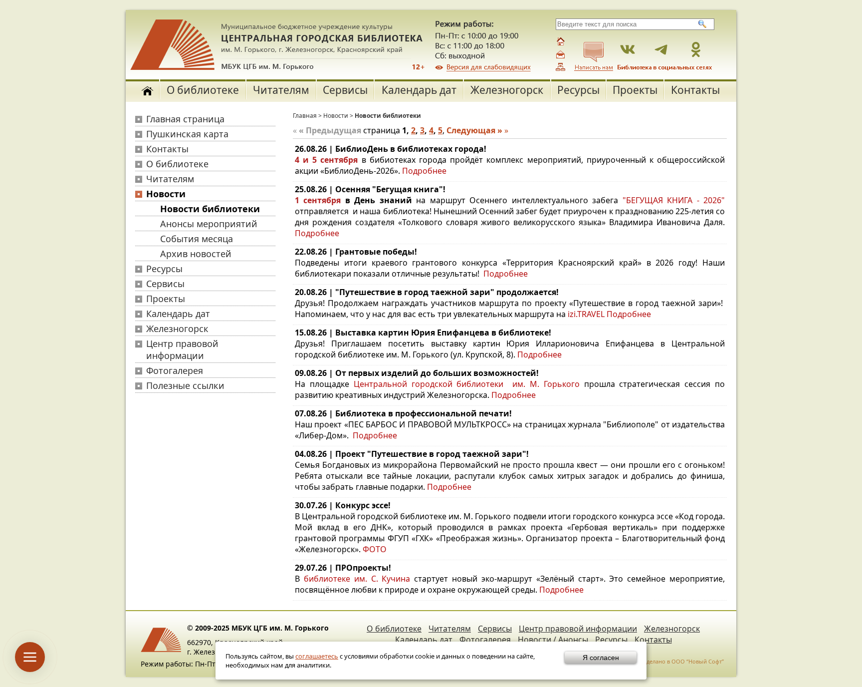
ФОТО (375, 549)
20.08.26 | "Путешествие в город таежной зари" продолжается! (427, 292)
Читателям (281, 90)
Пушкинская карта (187, 134)
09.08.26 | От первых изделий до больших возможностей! (417, 372)
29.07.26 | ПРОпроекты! (343, 567)
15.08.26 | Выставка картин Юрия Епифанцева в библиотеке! (423, 332)
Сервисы (345, 90)
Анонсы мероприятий (208, 224)
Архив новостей (195, 254)
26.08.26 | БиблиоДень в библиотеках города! (390, 148)
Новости (166, 194)
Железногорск (506, 90)
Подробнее (423, 170)
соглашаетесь (316, 656)
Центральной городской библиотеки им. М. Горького (469, 383)
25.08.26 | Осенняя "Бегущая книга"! (370, 189)
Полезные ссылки (185, 385)
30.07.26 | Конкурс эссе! (343, 505)
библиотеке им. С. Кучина (357, 578)
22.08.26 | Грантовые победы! (356, 251)
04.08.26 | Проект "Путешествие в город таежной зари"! (412, 453)
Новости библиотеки (210, 209)
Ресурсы (578, 90)
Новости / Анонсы (553, 639)
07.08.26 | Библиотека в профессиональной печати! (403, 413)
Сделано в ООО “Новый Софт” (683, 661)
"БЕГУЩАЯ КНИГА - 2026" (674, 200)
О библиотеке (203, 90)
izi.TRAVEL (586, 314)
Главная (305, 115)
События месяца (196, 239)
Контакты (695, 90)
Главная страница (185, 119)
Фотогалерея (174, 370)
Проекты (635, 90)
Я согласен (601, 658)
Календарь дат (419, 90)
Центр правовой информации (182, 349)
